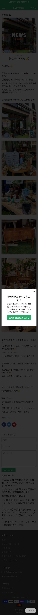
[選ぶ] (34, 291)
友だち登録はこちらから (19, 318)
